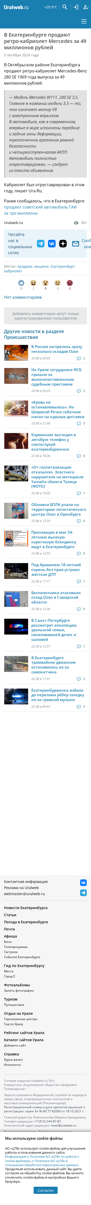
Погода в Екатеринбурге (26, 921)
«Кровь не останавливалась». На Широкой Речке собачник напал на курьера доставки (57, 409)
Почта (9, 929)
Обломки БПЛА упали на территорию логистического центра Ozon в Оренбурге (58, 509)
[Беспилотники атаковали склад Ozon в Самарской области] (16, 599)
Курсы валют (13, 1059)
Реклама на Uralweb (21, 887)
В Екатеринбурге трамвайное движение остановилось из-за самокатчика (53, 664)
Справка (11, 1054)
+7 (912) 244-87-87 (47, 1121)
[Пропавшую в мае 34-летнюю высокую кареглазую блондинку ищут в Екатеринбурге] (16, 538)
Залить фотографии (19, 990)
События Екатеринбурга (22, 957)
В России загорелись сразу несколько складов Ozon (56, 349)
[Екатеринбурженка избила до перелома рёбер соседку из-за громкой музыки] (16, 696)
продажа (24, 266)
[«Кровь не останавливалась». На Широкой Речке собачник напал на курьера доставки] (16, 408)
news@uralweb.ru (63, 1125)
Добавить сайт (15, 1045)
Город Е (9, 976)
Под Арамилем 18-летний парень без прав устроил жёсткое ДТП (56, 569)
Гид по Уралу (13, 1024)
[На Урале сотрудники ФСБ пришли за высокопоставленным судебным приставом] (16, 376)
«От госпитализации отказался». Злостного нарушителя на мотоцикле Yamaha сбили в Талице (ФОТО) (57, 477)
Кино (8, 942)
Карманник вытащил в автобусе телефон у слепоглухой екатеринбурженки (53, 441)
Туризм (10, 999)
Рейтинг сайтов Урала (24, 1032)
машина (41, 266)
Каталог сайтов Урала (23, 1039)
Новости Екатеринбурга (26, 907)
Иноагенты (12, 1065)
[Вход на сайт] (76, 7)
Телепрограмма (16, 947)
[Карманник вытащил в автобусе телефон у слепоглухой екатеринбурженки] (16, 441)
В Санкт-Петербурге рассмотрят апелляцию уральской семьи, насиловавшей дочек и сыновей (54, 630)
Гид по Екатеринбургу (24, 965)
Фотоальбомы (17, 984)
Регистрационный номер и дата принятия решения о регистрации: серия (44, 1109)
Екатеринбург (63, 266)
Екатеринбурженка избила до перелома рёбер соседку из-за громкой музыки (57, 695)
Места (8, 971)
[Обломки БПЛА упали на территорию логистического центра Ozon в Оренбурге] (16, 511)
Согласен (46, 1190)
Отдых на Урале (18, 1013)
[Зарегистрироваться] (86, 7)
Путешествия (14, 1005)
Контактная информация (26, 881)
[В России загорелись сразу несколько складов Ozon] (16, 353)
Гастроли (11, 952)
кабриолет (13, 270)
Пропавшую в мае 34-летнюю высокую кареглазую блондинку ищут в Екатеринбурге (53, 539)
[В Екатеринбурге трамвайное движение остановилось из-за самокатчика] (16, 664)
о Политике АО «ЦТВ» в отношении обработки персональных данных (41, 1163)
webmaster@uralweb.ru (24, 893)
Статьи (10, 914)
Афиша (10, 936)
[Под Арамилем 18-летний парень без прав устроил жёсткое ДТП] (16, 571)
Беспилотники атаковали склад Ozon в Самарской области (56, 597)
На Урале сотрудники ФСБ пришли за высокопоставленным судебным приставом (56, 376)
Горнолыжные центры (20, 1019)
